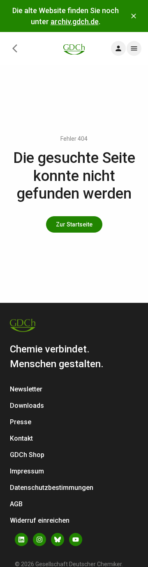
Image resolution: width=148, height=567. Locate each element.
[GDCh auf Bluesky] (57, 539)
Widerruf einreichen (39, 520)
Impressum (27, 471)
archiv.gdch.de (75, 21)
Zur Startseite (74, 224)
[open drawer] (118, 48)
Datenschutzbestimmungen (51, 488)
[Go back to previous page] (15, 48)
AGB (16, 504)
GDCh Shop (27, 455)
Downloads (27, 405)
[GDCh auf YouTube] (75, 539)
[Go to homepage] (74, 48)
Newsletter (26, 389)
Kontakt (21, 438)
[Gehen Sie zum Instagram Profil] (39, 539)
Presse (20, 422)
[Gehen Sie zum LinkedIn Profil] (21, 539)
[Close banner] (133, 16)
